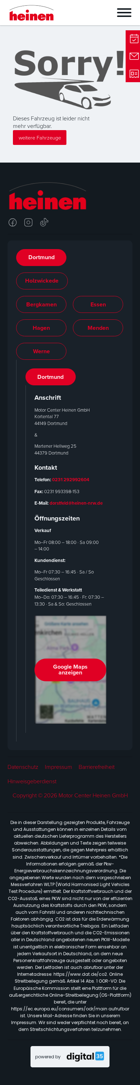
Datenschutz (23, 767)
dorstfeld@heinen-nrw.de (76, 503)
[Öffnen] (100, 12)
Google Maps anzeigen (70, 670)
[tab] (41, 257)
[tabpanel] (70, 550)
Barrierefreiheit (97, 767)
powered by (48, 1057)
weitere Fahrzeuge (40, 137)
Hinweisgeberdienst (32, 781)
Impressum (58, 767)
